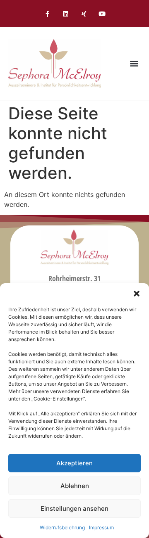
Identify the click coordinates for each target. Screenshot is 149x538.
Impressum (101, 527)
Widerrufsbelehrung (62, 527)
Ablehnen (74, 486)
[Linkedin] (65, 14)
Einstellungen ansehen (74, 508)
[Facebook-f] (47, 14)
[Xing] (83, 14)
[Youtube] (102, 14)
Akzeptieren (74, 463)
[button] (136, 293)
